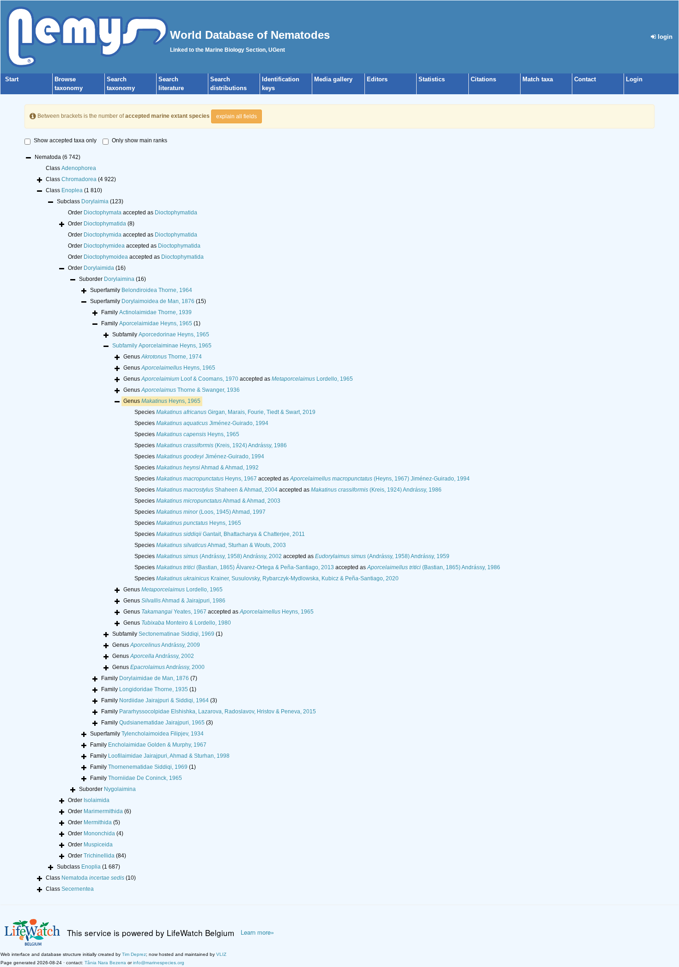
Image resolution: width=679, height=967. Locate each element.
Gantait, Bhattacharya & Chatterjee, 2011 (230, 534)
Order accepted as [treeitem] (132, 212)
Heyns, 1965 (178, 368)
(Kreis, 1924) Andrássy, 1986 (221, 445)
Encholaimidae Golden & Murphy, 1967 (157, 745)
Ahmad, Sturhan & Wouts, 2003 (221, 545)
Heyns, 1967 (206, 478)
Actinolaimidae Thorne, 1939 (155, 312)
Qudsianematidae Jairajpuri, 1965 (162, 722)
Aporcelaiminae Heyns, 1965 (175, 345)
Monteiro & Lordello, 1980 (186, 623)
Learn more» (257, 932)
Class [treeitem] (71, 168)
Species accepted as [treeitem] (302, 478)
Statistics (431, 79)
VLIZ (221, 954)
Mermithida (98, 822)
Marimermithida (103, 811)
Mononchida (99, 833)
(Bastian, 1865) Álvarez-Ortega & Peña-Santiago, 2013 (245, 567)
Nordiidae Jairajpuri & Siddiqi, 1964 (164, 700)
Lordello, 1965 (312, 379)
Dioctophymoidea (106, 257)
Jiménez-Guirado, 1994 (212, 423)
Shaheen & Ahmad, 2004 (217, 490)
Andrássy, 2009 (165, 645)
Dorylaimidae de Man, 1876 (154, 678)
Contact (585, 79)
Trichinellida (99, 855)
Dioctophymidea (104, 246)
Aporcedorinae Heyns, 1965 (174, 334)
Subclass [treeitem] (90, 201)
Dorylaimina (119, 279)
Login (634, 79)
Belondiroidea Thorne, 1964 (156, 290)
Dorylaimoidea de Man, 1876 (157, 301)
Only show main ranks (139, 140)
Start (11, 79)
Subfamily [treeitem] (160, 334)
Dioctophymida (102, 234)
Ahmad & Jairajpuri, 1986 (183, 600)
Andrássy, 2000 (167, 667)
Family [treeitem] (146, 312)
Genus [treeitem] (162, 356)
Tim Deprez (134, 954)
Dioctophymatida (176, 212)
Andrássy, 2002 (162, 656)
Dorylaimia (95, 201)
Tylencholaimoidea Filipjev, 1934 (162, 733)
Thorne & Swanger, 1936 (190, 390)
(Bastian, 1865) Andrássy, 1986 (433, 567)
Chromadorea (79, 179)
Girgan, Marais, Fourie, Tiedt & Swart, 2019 (235, 412)
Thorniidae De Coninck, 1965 (145, 778)
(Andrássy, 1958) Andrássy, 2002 (219, 556)
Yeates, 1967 (173, 611)
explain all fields (236, 116)
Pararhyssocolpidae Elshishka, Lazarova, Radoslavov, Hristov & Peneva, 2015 (217, 711)
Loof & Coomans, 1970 (189, 379)
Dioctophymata (102, 212)
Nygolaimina (120, 789)
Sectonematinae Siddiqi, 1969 (176, 634)
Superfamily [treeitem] (141, 290)
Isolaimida (96, 800)
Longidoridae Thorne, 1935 (153, 689)
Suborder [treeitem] (112, 279)
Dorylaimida (99, 268)
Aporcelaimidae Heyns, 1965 (155, 323)
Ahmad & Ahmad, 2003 (218, 501)
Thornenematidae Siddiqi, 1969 (148, 767)
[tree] (339, 523)
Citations (483, 79)
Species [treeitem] (224, 412)
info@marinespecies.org (158, 962)
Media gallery (333, 79)
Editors (377, 79)
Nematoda (92, 878)
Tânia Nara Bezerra (105, 962)
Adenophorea (78, 168)
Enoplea (72, 190)
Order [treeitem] (101, 223)
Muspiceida (98, 844)
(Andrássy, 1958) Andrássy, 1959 (382, 556)
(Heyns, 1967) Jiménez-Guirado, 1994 (380, 478)
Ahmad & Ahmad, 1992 (207, 467)
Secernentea (77, 889)
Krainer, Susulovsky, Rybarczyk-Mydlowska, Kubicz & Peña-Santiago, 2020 (277, 578)
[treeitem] (161, 346)
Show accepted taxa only (65, 140)
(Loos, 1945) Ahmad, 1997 (211, 512)
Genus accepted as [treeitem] (238, 379)
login (664, 36)
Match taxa (537, 79)
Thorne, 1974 (171, 356)
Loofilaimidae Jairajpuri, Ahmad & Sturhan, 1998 (169, 756)
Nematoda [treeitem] (57, 157)
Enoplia (91, 867)
